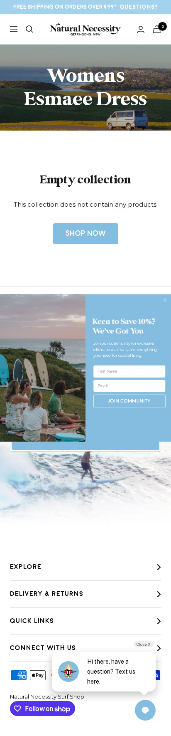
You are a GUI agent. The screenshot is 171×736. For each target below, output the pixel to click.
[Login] (140, 29)
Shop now (86, 233)
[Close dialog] (165, 299)
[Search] (29, 29)
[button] (129, 401)
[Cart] (157, 29)
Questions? (139, 7)
